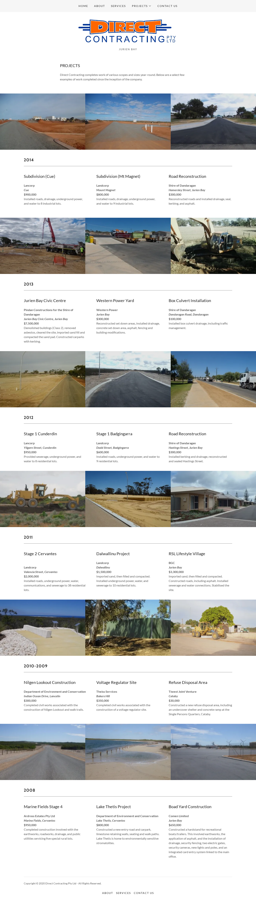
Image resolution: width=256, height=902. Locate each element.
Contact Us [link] (167, 5)
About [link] (99, 5)
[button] (142, 6)
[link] (128, 31)
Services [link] (118, 5)
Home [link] (83, 5)
